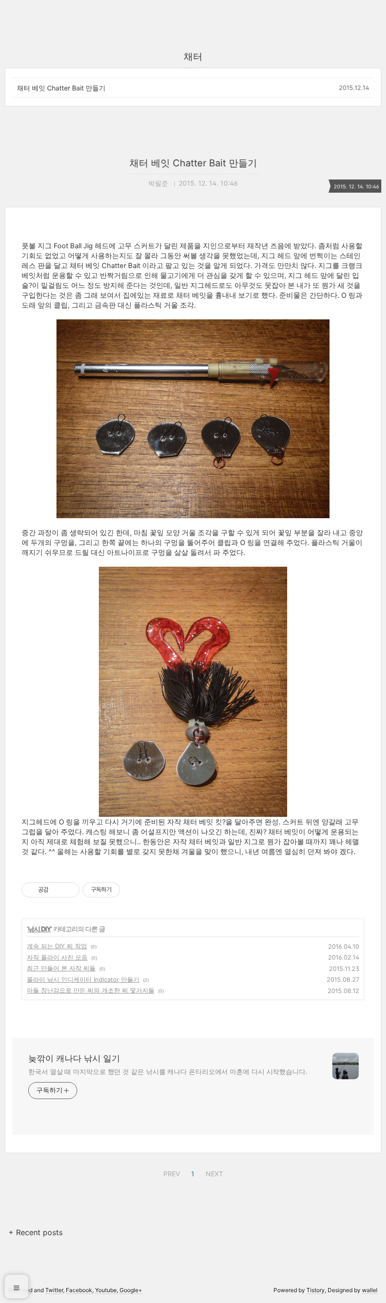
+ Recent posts (35, 1232)
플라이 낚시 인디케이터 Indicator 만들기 (83, 979)
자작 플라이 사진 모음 (57, 957)
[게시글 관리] (69, 890)
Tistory (315, 1290)
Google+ (131, 1290)
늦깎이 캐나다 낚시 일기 (74, 1058)
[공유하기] (57, 890)
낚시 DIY (39, 929)
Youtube (106, 1290)
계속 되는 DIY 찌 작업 (57, 946)
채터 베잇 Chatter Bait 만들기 (61, 88)
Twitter (54, 1290)
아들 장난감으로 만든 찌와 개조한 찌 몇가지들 (90, 990)
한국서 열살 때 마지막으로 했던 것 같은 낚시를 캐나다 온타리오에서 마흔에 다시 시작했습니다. (167, 1071)
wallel (370, 1290)
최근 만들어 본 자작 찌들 (61, 968)
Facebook (79, 1290)
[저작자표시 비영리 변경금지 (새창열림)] (132, 890)
